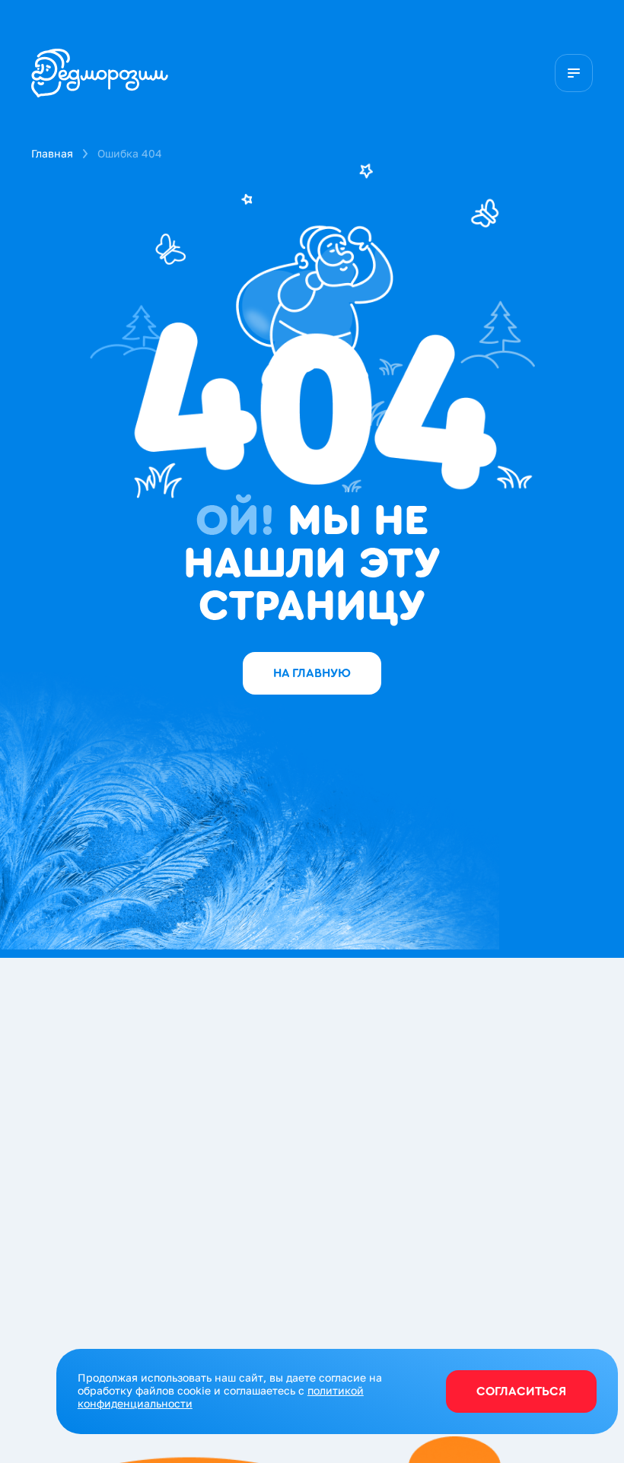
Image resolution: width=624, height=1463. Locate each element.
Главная (52, 153)
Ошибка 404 (129, 153)
